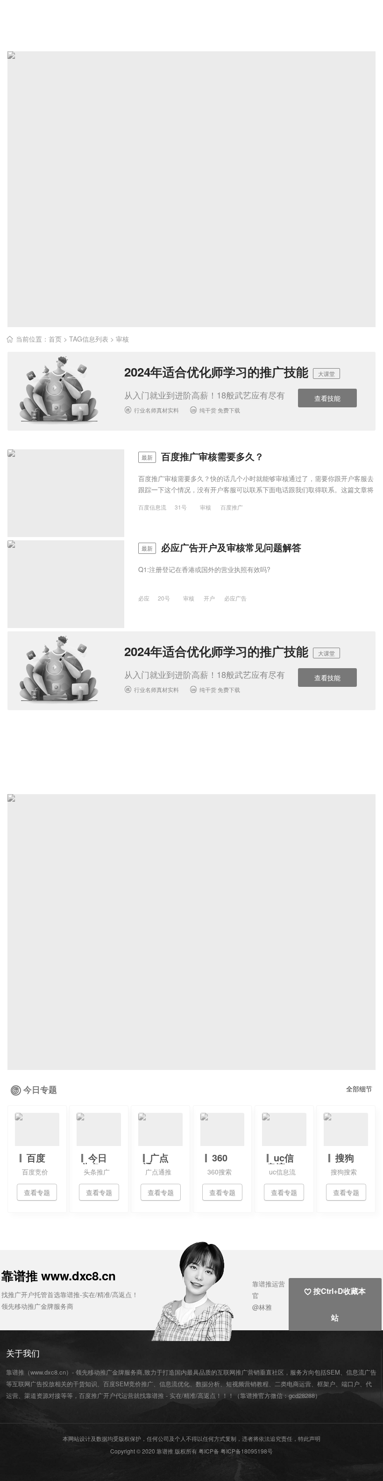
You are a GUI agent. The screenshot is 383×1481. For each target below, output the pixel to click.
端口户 (350, 1383)
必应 (143, 598)
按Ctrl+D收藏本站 (335, 1304)
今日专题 (40, 1089)
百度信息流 (152, 507)
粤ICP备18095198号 (246, 1451)
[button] (215, 1290)
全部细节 (359, 1088)
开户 (209, 598)
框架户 (326, 1383)
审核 (205, 507)
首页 (55, 338)
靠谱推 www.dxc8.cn (58, 1275)
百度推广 (231, 507)
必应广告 (235, 598)
